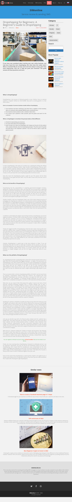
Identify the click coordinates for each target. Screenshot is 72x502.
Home (24, 2)
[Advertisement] (24, 82)
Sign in (54, 2)
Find (56, 50)
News (49, 2)
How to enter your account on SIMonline (58, 78)
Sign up (60, 2)
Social (57, 29)
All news (52, 25)
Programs (52, 32)
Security (52, 29)
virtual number (29, 339)
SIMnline (9, 3)
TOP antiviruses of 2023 (36, 418)
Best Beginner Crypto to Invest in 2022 (36, 451)
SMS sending (38, 2)
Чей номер (30, 2)
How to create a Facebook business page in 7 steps (36, 394)
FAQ (45, 2)
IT (57, 25)
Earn (17, 28)
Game (58, 32)
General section (53, 40)
